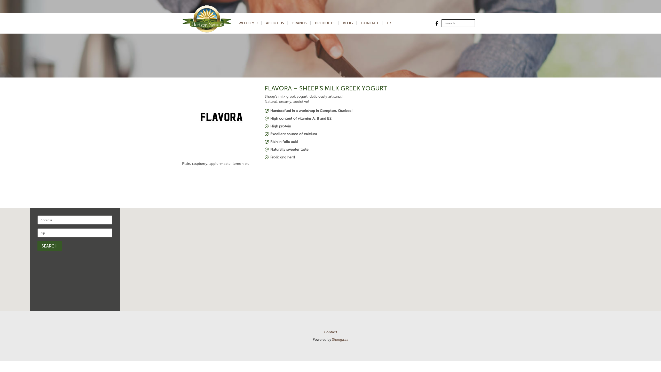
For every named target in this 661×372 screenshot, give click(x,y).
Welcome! (248, 23)
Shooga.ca (340, 340)
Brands (299, 23)
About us (275, 23)
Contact (370, 23)
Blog (348, 23)
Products (325, 23)
